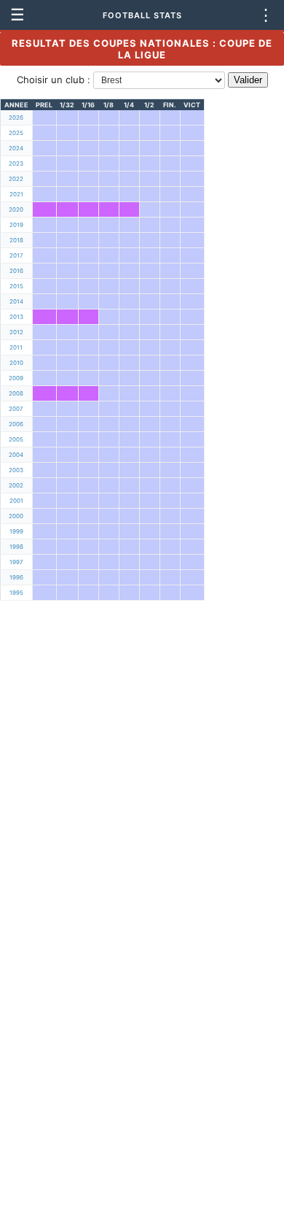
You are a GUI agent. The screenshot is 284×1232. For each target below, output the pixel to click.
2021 (16, 194)
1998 (16, 546)
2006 (16, 424)
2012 (16, 332)
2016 (16, 270)
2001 (16, 500)
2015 (16, 286)
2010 (16, 362)
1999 (16, 531)
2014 (16, 301)
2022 (16, 178)
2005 (16, 439)
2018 (16, 240)
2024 (16, 148)
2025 (16, 132)
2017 (16, 255)
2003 (16, 470)
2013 (16, 316)
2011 (16, 347)
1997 (16, 562)
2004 (16, 454)
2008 (16, 393)
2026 (16, 117)
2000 (16, 516)
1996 (16, 577)
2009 (16, 378)
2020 (16, 209)
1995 (16, 592)
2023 (16, 163)
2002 (16, 485)
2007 (16, 408)
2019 (16, 224)
